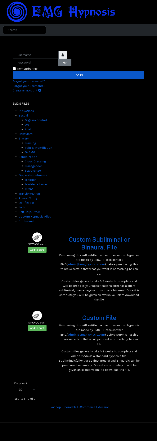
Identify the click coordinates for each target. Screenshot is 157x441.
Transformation (29, 193)
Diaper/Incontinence (33, 175)
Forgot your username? (29, 86)
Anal (28, 129)
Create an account (25, 90)
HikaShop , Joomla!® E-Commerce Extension (78, 407)
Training (30, 143)
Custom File (99, 317)
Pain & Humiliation (38, 147)
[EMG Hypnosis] (60, 12)
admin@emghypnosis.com (86, 264)
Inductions (26, 111)
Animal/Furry (28, 198)
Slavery (24, 138)
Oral (27, 124)
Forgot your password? (29, 81)
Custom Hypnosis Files (35, 216)
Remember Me (27, 68)
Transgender (33, 166)
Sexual (23, 115)
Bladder (30, 180)
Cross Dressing (35, 161)
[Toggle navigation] (146, 12)
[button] (152, 12)
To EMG (30, 152)
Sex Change (33, 170)
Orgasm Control (36, 120)
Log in (78, 75)
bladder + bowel (36, 184)
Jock (22, 207)
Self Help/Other (29, 212)
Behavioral (26, 134)
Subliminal (26, 221)
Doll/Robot (26, 203)
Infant (29, 189)
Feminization (28, 157)
